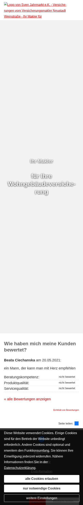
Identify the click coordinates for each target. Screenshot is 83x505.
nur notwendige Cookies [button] (41, 488)
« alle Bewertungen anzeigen (27, 399)
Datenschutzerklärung (19, 468)
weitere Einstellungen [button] (41, 498)
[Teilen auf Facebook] (77, 423)
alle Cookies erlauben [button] (41, 478)
